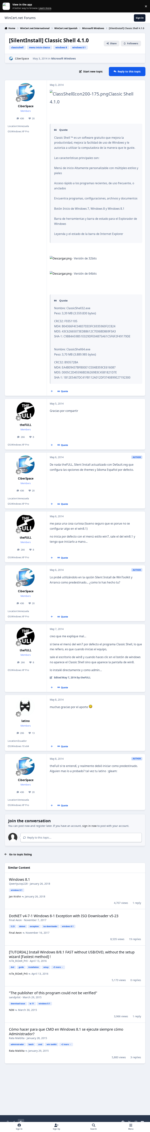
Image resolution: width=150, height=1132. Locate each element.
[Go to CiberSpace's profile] (11, 58)
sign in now (89, 826)
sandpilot (14, 997)
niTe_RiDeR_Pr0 (18, 961)
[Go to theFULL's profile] (26, 411)
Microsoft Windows (63, 58)
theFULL (25, 425)
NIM (11, 1010)
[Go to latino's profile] (26, 707)
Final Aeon (15, 920)
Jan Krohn (15, 896)
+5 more (57, 967)
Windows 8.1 (19, 879)
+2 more (65, 1044)
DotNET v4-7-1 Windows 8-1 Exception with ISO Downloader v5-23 (63, 915)
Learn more (7, 6)
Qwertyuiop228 (18, 883)
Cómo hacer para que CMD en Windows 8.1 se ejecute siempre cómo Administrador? (66, 1031)
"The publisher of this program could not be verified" (53, 992)
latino (25, 721)
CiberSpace (22, 58)
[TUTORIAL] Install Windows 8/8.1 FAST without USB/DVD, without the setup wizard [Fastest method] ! (72, 954)
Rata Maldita (17, 1038)
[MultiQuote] (51, 391)
